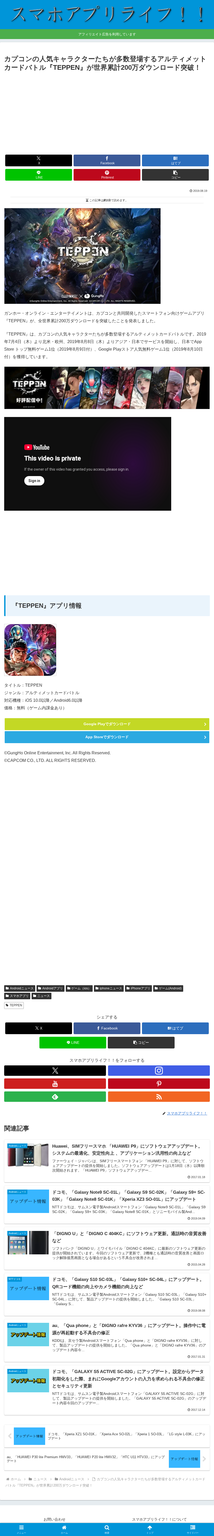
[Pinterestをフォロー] (159, 1083)
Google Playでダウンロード (107, 724)
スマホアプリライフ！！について (159, 1519)
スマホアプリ (19, 996)
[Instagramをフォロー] (159, 1070)
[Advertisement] (107, 112)
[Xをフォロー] (55, 1070)
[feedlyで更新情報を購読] (55, 1096)
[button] (175, 175)
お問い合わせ (55, 1519)
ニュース (43, 996)
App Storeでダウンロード (107, 737)
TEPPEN (16, 1005)
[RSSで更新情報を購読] (159, 1096)
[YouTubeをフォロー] (55, 1083)
